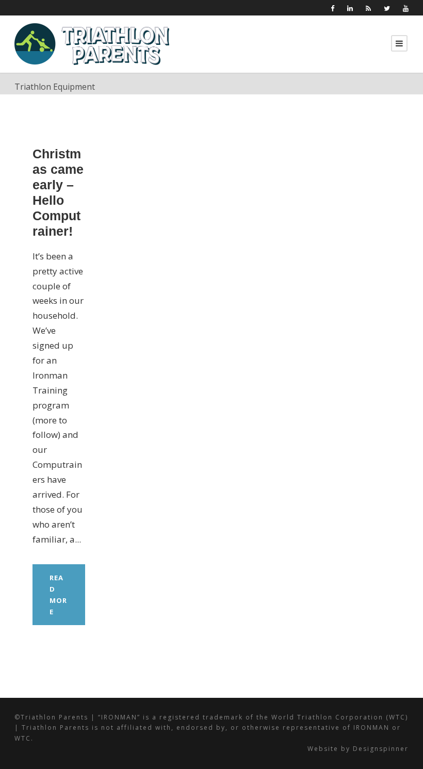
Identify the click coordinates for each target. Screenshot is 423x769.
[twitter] (387, 8)
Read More (58, 594)
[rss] (368, 8)
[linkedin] (350, 8)
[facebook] (332, 8)
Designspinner (381, 748)
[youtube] (406, 8)
